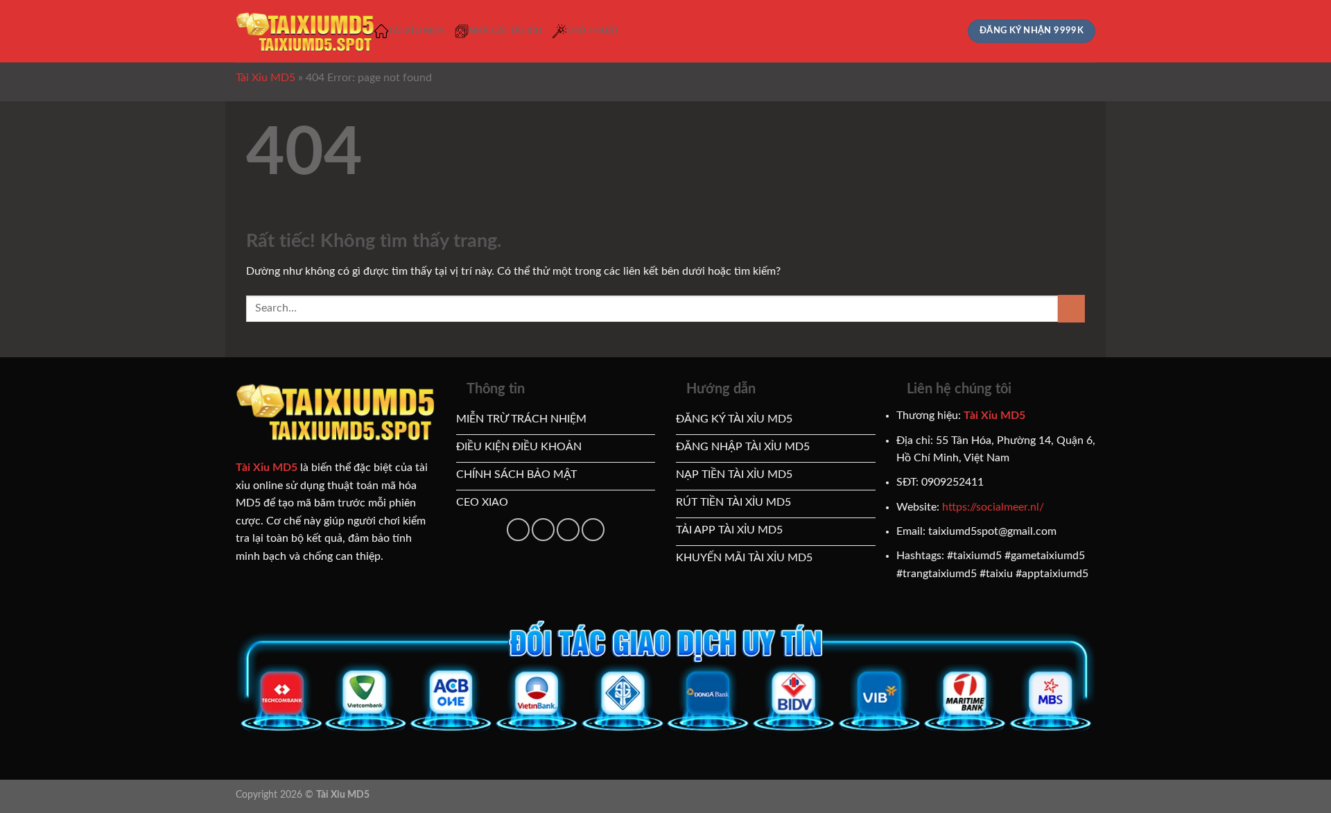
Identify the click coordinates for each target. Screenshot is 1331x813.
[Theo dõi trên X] (518, 529)
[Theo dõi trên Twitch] (593, 529)
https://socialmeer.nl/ (993, 507)
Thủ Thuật (593, 31)
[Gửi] (1071, 308)
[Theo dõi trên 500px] (568, 529)
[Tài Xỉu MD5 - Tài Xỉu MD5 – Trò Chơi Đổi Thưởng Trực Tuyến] (305, 31)
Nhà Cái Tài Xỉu (506, 31)
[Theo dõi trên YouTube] (543, 529)
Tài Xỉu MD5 (416, 31)
